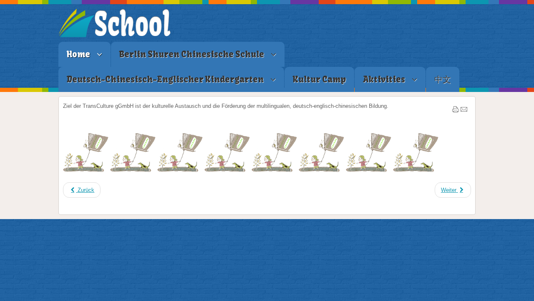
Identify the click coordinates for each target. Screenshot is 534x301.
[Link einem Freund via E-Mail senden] (464, 111)
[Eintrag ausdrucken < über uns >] (455, 111)
